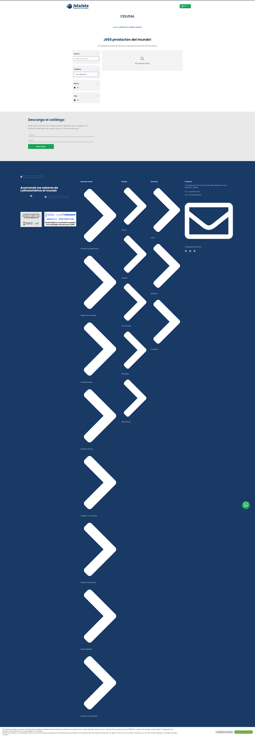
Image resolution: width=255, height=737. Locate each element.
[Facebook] (186, 251)
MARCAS (116, 27)
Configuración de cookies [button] (224, 732)
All (78, 88)
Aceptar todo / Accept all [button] (243, 732)
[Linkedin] (194, 251)
